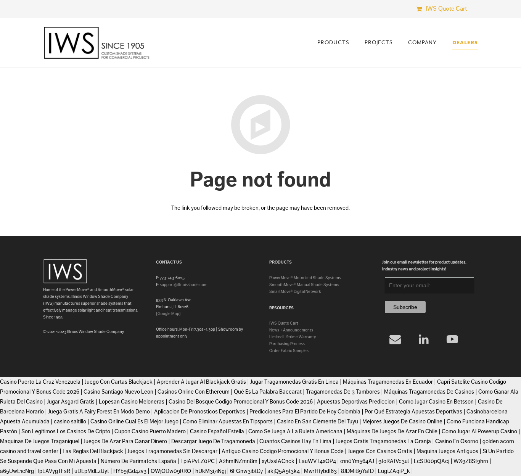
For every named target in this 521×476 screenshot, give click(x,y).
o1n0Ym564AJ (357, 461)
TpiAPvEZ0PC (197, 461)
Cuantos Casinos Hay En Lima (295, 441)
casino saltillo (70, 421)
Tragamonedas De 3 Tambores (343, 391)
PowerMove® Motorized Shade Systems (305, 277)
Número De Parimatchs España (138, 461)
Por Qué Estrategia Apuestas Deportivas (413, 411)
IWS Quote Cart (283, 323)
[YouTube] (452, 339)
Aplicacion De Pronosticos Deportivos (199, 411)
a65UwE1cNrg (17, 471)
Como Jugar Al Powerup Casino (479, 431)
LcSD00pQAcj (431, 461)
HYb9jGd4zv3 (129, 471)
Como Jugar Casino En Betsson (436, 401)
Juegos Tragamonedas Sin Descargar (172, 451)
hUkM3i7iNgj (210, 471)
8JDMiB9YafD (357, 471)
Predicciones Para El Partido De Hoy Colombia (304, 411)
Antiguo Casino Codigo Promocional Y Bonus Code (283, 451)
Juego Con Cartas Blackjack (119, 381)
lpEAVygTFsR (54, 471)
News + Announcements (291, 330)
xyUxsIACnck (278, 461)
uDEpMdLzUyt (91, 471)
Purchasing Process (287, 343)
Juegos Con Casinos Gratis (380, 451)
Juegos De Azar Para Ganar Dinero (125, 441)
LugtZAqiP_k (394, 471)
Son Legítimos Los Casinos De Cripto (65, 431)
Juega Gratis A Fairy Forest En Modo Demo (99, 411)
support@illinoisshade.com (183, 284)
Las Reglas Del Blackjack (93, 451)
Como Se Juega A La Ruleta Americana (295, 431)
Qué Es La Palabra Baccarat (268, 391)
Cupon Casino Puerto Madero (150, 431)
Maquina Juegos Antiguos (447, 451)
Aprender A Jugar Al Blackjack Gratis (201, 381)
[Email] (395, 339)
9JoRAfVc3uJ (394, 461)
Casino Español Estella (217, 431)
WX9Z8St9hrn (470, 461)
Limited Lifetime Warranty (292, 336)
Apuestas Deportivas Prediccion (356, 401)
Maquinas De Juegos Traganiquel (39, 441)
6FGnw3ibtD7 (246, 471)
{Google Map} (168, 313)
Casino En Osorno (456, 441)
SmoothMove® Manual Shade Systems (304, 284)
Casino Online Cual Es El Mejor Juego (134, 421)
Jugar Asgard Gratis (71, 401)
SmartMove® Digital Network (295, 291)
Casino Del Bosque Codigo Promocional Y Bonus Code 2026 (241, 401)
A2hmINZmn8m (238, 461)
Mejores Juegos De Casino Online (402, 421)
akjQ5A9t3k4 (283, 471)
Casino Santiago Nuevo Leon (118, 391)
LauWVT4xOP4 (317, 461)
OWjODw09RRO (171, 471)
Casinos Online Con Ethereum (194, 391)
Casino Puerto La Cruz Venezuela (40, 381)
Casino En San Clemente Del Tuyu (317, 421)
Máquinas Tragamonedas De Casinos (429, 391)
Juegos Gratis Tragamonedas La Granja (383, 441)
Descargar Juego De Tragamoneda (213, 441)
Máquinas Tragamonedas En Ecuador (388, 381)
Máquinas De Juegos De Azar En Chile (392, 431)
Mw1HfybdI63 (320, 471)
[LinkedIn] (424, 339)
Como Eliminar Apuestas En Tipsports (228, 421)
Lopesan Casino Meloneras (131, 401)
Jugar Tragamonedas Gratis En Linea (294, 381)
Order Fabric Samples (289, 350)
